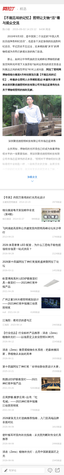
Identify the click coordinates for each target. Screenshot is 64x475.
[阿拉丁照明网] (8, 8)
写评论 (12, 470)
